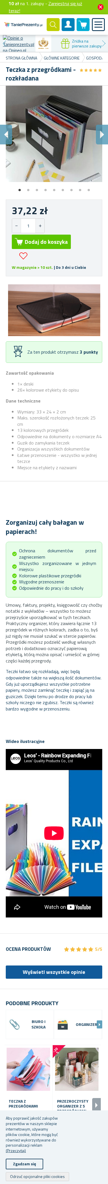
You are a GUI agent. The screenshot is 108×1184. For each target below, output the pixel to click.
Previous (4, 43)
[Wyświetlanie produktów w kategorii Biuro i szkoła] (14, 1024)
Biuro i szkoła (38, 1024)
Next (103, 43)
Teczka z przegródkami (23, 1104)
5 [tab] (54, 188)
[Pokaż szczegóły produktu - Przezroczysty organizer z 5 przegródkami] (77, 1069)
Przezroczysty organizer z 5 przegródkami (72, 1106)
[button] (39, 226)
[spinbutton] (28, 226)
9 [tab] (89, 188)
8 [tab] (80, 188)
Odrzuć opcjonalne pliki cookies (37, 1176)
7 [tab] (71, 188)
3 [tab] (37, 188)
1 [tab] (19, 188)
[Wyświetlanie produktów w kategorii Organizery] (63, 1024)
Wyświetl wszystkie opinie (54, 972)
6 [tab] (63, 188)
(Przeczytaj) (16, 1150)
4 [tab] (45, 188)
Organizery (88, 1024)
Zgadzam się (24, 1164)
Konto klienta (68, 29)
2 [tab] (28, 188)
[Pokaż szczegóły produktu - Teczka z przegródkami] (28, 1069)
